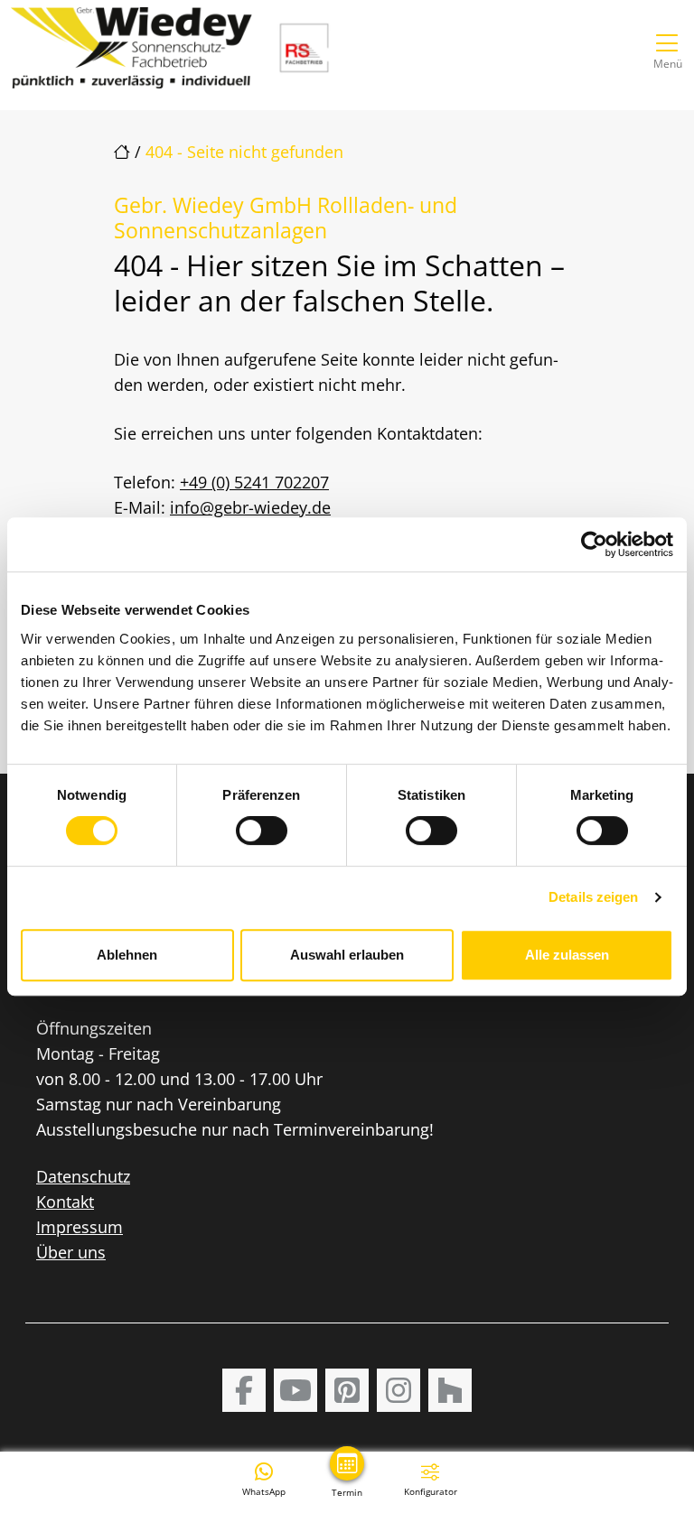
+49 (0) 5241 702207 (254, 482)
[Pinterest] (347, 1390)
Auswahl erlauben (347, 954)
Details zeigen (593, 897)
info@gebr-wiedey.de (250, 507)
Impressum (79, 1227)
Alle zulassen (567, 954)
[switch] (261, 830)
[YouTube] (295, 1390)
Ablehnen (127, 954)
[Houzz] (450, 1390)
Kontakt (65, 1201)
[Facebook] (244, 1390)
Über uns (71, 1252)
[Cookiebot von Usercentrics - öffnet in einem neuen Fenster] (594, 544)
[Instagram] (398, 1390)
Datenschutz (83, 1176)
